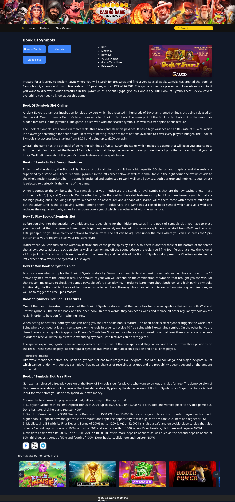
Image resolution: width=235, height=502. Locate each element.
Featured (45, 28)
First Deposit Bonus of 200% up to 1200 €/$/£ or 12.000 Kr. (101, 423)
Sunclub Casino (36, 414)
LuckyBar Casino (37, 405)
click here (49, 409)
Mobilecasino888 (37, 423)
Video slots (34, 59)
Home (31, 28)
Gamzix (59, 49)
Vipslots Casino (36, 433)
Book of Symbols (34, 49)
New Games (63, 28)
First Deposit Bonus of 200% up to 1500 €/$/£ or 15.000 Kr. (101, 405)
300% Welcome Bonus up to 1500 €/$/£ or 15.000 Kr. (96, 414)
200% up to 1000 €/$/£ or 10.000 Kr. (84, 433)
